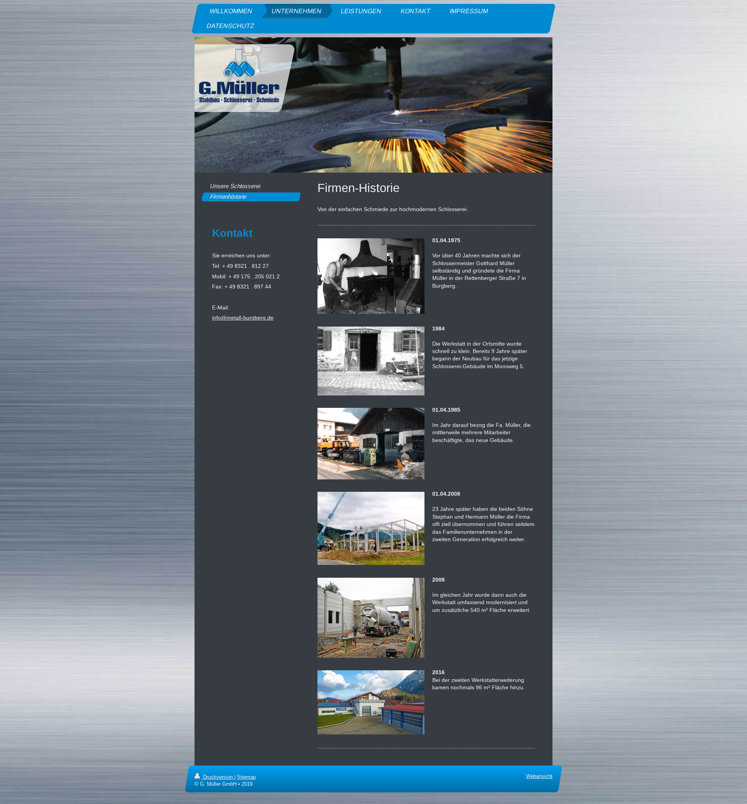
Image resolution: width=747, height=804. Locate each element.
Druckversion (218, 777)
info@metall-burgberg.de (243, 318)
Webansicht (539, 776)
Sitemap (246, 777)
